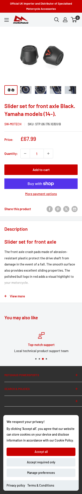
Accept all (41, 452)
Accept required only (41, 462)
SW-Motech (12, 124)
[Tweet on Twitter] (66, 209)
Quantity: (11, 153)
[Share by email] (75, 209)
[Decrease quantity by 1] (25, 153)
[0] (74, 19)
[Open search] (56, 19)
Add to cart (41, 170)
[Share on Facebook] (50, 209)
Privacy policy (16, 485)
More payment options (41, 194)
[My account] (65, 19)
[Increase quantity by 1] (48, 153)
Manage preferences (41, 473)
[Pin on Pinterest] (58, 209)
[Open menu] (6, 20)
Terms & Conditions (40, 485)
